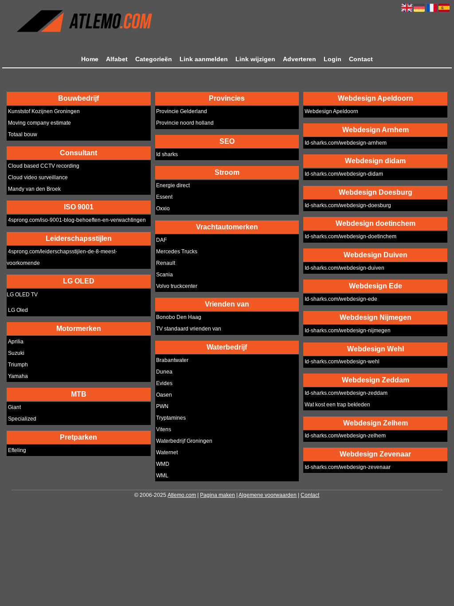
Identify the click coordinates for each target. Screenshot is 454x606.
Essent (164, 197)
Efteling (17, 450)
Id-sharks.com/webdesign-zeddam (346, 393)
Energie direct (173, 186)
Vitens (163, 429)
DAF (161, 240)
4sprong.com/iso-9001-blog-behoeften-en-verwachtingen (77, 220)
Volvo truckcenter (176, 286)
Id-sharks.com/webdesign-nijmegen (348, 330)
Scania (164, 275)
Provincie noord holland (185, 123)
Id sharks (167, 154)
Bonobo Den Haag (178, 318)
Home (89, 59)
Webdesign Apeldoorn (331, 112)
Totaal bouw (22, 135)
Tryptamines (171, 418)
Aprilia (15, 341)
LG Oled (18, 310)
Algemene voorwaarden (268, 495)
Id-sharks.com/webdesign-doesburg (348, 205)
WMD (162, 464)
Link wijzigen (255, 59)
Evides (164, 383)
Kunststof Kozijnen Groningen (44, 112)
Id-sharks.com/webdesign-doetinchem (350, 237)
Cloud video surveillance (38, 177)
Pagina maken (217, 495)
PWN (162, 406)
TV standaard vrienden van (188, 329)
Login (332, 59)
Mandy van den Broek (34, 189)
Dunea (164, 372)
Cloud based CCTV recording (43, 166)
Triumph (18, 365)
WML (162, 475)
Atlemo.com (182, 495)
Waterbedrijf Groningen (184, 441)
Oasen (164, 395)
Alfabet (117, 59)
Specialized (22, 419)
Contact (361, 59)
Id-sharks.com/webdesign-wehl (342, 362)
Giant (14, 408)
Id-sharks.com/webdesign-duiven (344, 268)
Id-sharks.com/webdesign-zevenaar (348, 467)
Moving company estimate (39, 123)
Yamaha (18, 376)
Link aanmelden (204, 59)
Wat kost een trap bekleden (337, 404)
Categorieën (153, 59)
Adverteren (299, 59)
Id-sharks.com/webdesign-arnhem (346, 143)
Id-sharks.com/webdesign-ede (341, 299)
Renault (165, 263)
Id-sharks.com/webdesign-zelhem (345, 436)
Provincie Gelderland (181, 112)
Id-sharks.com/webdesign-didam (344, 174)
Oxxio (163, 209)
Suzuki (16, 353)
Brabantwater (172, 360)
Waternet (167, 452)
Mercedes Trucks (176, 251)
